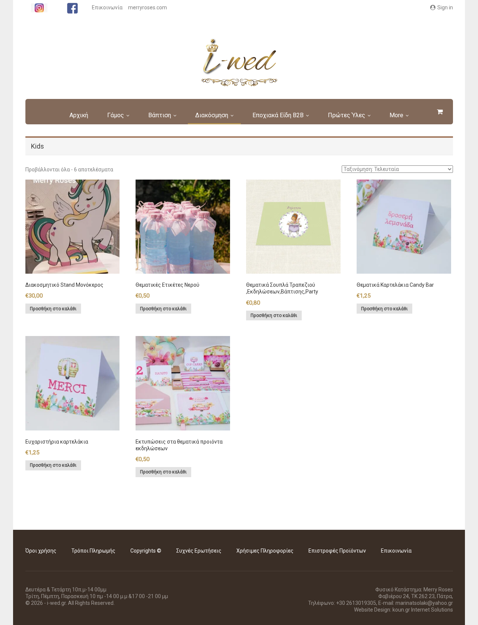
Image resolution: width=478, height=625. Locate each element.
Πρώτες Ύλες (346, 115)
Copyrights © (145, 551)
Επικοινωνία (107, 7)
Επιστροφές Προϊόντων (337, 551)
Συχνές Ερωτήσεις (198, 551)
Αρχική (78, 115)
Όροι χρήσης (40, 551)
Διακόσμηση (211, 115)
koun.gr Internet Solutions (422, 610)
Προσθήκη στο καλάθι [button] (53, 308)
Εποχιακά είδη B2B (278, 115)
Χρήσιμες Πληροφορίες (265, 551)
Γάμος (115, 115)
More (396, 115)
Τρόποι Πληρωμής (93, 551)
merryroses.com (147, 7)
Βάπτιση (159, 115)
